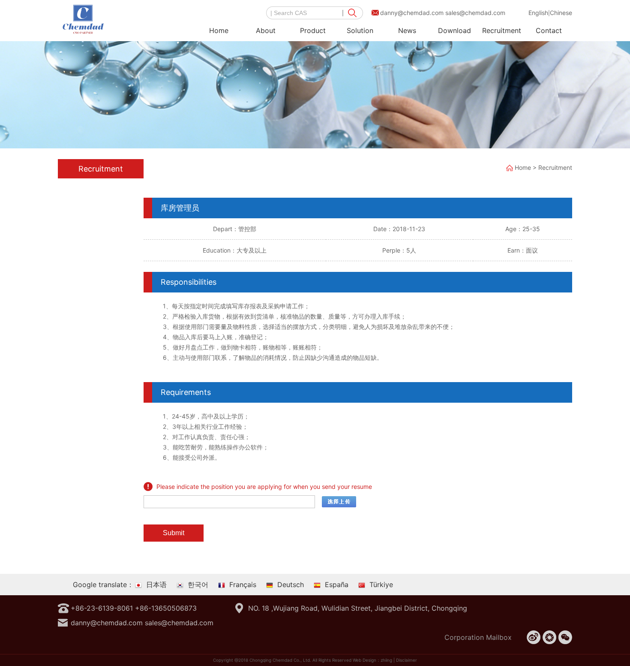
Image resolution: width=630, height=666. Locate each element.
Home (218, 30)
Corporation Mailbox (478, 637)
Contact (549, 30)
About (266, 30)
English (538, 12)
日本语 (156, 584)
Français (242, 584)
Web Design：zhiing (372, 660)
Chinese (561, 12)
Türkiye (381, 584)
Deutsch (290, 584)
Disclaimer (406, 660)
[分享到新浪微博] (533, 637)
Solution (360, 30)
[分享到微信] (565, 637)
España (336, 584)
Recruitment (501, 30)
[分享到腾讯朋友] (549, 637)
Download (454, 30)
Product (313, 30)
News (407, 30)
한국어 (198, 584)
